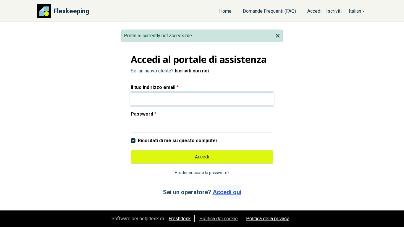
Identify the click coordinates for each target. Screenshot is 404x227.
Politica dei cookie (218, 218)
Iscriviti (334, 11)
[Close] (277, 35)
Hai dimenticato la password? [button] (202, 172)
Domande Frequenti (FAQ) (269, 11)
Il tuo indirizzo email (155, 87)
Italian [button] (355, 11)
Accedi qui (227, 192)
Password (143, 114)
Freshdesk (180, 218)
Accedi (314, 11)
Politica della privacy (267, 218)
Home (225, 11)
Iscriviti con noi (192, 71)
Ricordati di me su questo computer (178, 140)
